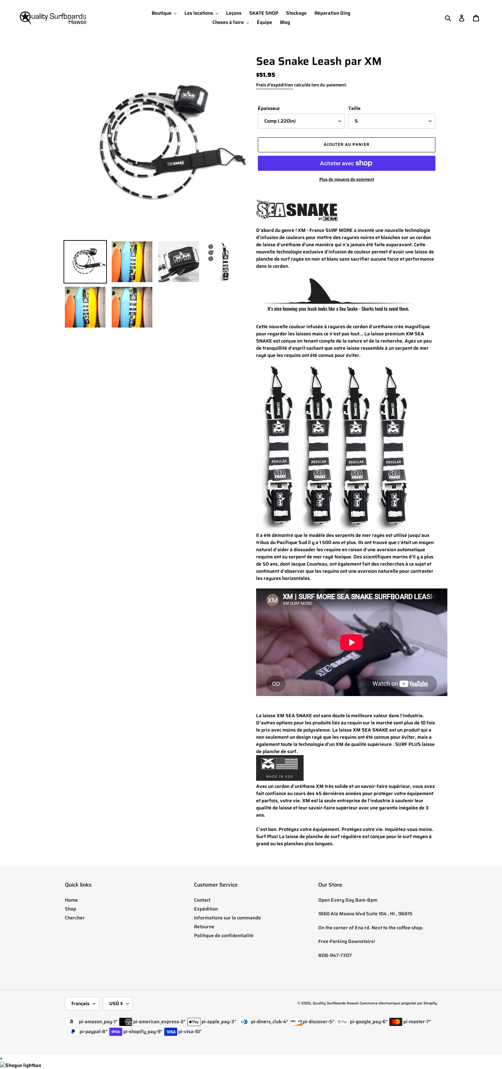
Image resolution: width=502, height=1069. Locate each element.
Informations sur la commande (227, 917)
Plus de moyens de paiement (346, 179)
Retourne (204, 926)
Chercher (75, 917)
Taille (354, 108)
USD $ (116, 1003)
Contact (202, 900)
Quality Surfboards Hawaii (336, 1003)
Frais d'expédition (274, 84)
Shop (70, 909)
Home (71, 900)
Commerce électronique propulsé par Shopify (398, 1003)
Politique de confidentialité (223, 935)
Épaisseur (269, 108)
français (80, 1003)
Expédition (206, 909)
